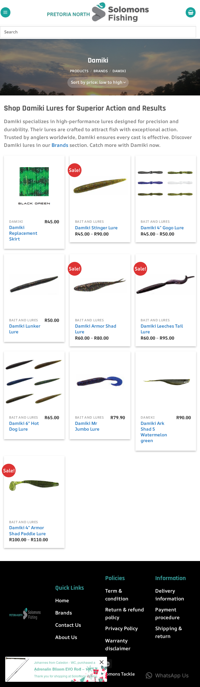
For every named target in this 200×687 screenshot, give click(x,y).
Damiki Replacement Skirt (23, 233)
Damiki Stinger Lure (96, 228)
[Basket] (191, 12)
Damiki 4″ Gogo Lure (162, 228)
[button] (167, 675)
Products (79, 71)
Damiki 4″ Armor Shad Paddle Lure (27, 530)
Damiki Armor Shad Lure (95, 329)
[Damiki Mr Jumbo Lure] (100, 381)
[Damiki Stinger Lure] (100, 185)
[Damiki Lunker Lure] (34, 284)
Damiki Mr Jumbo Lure (87, 426)
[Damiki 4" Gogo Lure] (165, 185)
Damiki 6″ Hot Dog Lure (24, 426)
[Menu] (5, 12)
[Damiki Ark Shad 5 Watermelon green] (165, 381)
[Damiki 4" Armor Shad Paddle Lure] (34, 486)
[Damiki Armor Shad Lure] (100, 284)
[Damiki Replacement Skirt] (34, 185)
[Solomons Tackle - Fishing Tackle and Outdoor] (98, 12)
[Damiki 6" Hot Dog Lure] (34, 381)
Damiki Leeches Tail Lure (162, 329)
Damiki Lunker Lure (24, 329)
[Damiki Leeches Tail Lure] (165, 284)
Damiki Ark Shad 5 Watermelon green (154, 431)
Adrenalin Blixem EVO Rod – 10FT (64, 669)
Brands (100, 71)
